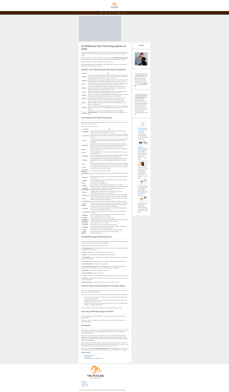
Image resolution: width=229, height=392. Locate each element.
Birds (114, 12)
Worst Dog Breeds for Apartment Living (93, 358)
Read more (141, 138)
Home (101, 12)
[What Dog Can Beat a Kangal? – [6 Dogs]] (143, 165)
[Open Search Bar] (128, 13)
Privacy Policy (85, 384)
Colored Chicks (87, 356)
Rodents (119, 12)
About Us (84, 381)
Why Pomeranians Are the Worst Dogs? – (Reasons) (143, 130)
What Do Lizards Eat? (89, 355)
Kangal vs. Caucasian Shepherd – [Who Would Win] (143, 148)
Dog (106, 12)
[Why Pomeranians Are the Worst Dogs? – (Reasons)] (143, 126)
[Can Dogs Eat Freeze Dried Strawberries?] (143, 184)
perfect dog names (116, 307)
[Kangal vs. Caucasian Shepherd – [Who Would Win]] (143, 145)
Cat (110, 12)
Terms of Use (85, 385)
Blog (124, 12)
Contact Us (84, 382)
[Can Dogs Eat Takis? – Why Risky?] (143, 201)
